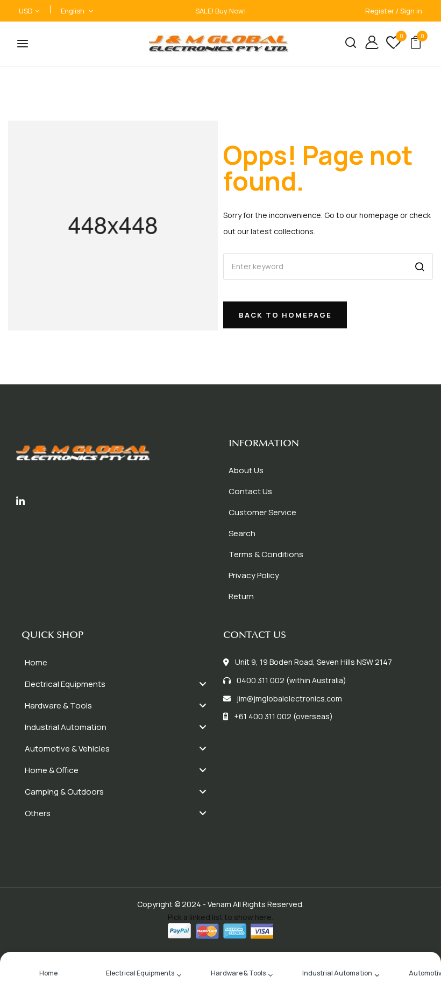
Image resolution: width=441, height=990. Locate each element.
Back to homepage (285, 315)
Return (241, 596)
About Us (246, 470)
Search (242, 533)
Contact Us (250, 491)
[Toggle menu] (203, 684)
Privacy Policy (254, 575)
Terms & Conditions (266, 554)
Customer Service (262, 512)
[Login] (367, 44)
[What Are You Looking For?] (346, 44)
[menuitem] (120, 662)
